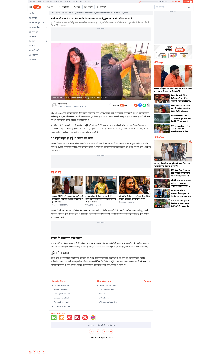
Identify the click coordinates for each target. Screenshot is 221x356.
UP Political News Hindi (107, 285)
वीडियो (90, 7)
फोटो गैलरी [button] (103, 7)
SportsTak (49, 1)
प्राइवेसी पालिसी (100, 325)
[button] (38, 13)
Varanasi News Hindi (61, 298)
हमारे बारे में (91, 325)
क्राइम (58, 13)
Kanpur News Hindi (61, 290)
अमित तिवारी (62, 104)
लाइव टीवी (65, 7)
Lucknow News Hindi (61, 285)
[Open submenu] (46, 27)
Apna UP (102, 294)
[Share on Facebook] (140, 105)
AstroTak (83, 1)
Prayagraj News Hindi (62, 306)
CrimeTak (67, 1)
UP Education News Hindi (108, 302)
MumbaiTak (58, 1)
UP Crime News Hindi (106, 290)
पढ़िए (78, 7)
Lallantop (75, 1)
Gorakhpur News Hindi (62, 294)
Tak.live (90, 1)
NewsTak (41, 1)
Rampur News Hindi (61, 302)
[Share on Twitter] (148, 105)
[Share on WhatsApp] (144, 105)
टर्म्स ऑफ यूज (111, 325)
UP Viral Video (104, 298)
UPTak (32, 1)
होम (52, 7)
